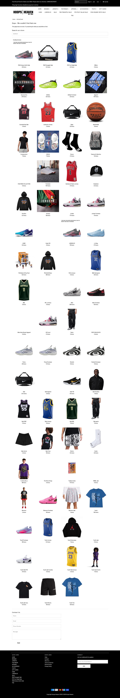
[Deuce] (72, 142)
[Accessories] (24, 82)
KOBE (40, 12)
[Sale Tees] (48, 438)
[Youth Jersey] (48, 527)
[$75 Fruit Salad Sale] (72, 52)
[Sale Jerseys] (48, 409)
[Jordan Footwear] (96, 201)
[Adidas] (48, 82)
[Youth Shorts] (48, 587)
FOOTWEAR (64, 9)
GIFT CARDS (102, 9)
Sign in (90, 1)
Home (13, 19)
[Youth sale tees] (24, 588)
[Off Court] (48, 320)
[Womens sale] (72, 498)
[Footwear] (48, 171)
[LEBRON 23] (72, 231)
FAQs (46, 657)
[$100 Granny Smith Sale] (24, 52)
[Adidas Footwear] (72, 82)
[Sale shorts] (24, 438)
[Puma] (24, 349)
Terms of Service (49, 662)
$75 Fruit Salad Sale (81, 12)
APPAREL (74, 9)
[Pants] (72, 320)
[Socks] (96, 438)
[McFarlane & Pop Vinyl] (24, 260)
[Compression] (24, 142)
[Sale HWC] (24, 409)
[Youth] (96, 498)
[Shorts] (72, 438)
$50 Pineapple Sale (66, 12)
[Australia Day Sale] (24, 112)
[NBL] (24, 290)
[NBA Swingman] (96, 260)
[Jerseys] (48, 201)
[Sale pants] (96, 409)
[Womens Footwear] (48, 498)
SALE (55, 12)
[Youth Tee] (72, 587)
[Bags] (72, 112)
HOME (39, 9)
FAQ (72, 15)
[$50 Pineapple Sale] (48, 52)
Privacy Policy (48, 666)
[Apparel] (96, 82)
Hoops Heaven (69, 694)
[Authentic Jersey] (48, 112)
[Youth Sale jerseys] (72, 556)
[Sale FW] (72, 379)
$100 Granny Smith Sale (98, 12)
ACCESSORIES (84, 9)
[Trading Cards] (72, 468)
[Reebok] (72, 349)
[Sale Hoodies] (96, 379)
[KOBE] (24, 231)
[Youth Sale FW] (24, 557)
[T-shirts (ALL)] (24, 468)
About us (47, 660)
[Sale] (24, 379)
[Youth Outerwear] (72, 527)
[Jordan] (72, 201)
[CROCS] (48, 142)
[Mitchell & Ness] (48, 260)
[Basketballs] (96, 112)
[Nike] (72, 290)
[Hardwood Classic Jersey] (72, 171)
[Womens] (24, 498)
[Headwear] (96, 171)
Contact (47, 659)
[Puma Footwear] (48, 349)
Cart (106, 1)
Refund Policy (48, 664)
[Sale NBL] (72, 409)
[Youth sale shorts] (96, 557)
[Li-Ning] (96, 231)
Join (94, 1)
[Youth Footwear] (24, 527)
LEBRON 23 (48, 12)
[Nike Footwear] (96, 290)
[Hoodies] (24, 201)
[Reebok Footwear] (96, 349)
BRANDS (46, 9)
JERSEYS (55, 9)
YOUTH (94, 9)
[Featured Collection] (96, 142)
